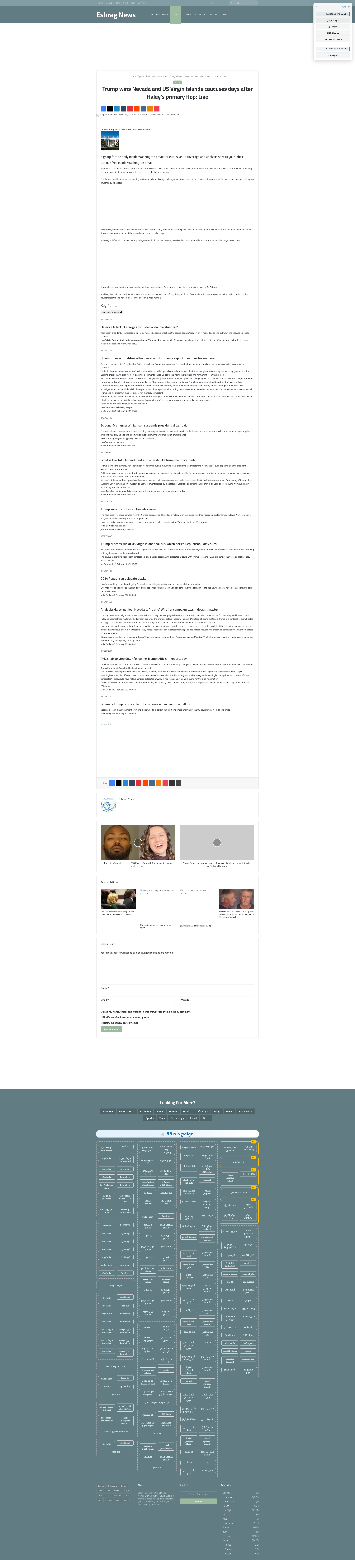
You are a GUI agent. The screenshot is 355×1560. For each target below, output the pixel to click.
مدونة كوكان (230, 1274)
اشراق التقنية (230, 1231)
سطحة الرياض (166, 1328)
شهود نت (230, 1343)
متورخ (248, 1300)
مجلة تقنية (207, 1215)
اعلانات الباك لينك (189, 1167)
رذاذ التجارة (230, 1335)
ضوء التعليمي (248, 1205)
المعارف (248, 1327)
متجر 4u (207, 1342)
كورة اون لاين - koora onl (125, 1199)
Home (100, 3)
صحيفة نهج (248, 1282)
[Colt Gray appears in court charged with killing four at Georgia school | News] (118, 899)
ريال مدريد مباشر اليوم (166, 1446)
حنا (207, 1462)
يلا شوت (166, 1216)
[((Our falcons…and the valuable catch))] (197, 906)
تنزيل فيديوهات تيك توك (125, 1421)
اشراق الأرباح (230, 1370)
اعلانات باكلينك (148, 1202)
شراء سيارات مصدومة (148, 1393)
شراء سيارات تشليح (166, 1382)
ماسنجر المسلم (239, 1192)
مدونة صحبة (248, 1359)
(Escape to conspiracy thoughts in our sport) (156, 926)
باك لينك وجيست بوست (207, 1204)
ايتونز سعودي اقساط (207, 1288)
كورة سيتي (148, 1415)
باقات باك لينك (188, 1156)
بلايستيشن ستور (207, 1428)
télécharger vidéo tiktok (116, 1431)
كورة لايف (125, 1233)
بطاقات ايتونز (189, 1419)
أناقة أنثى (230, 1290)
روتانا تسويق (248, 1308)
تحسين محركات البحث (230, 1178)
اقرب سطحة (148, 1359)
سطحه (147, 1327)
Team (117, 3)
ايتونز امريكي (189, 1276)
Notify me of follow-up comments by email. (127, 1017)
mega (217, 1111)
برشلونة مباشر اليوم (148, 1447)
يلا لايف (157, 1433)
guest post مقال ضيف (147, 1148)
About (109, 3)
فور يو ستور (189, 1332)
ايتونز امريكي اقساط (189, 1370)
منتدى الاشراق (207, 1192)
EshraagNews (126, 799)
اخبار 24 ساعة (188, 1226)
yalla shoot (147, 1217)
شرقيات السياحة (230, 1360)
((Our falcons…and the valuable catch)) (195, 926)
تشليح (166, 1370)
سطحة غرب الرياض (147, 1349)
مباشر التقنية (230, 1351)
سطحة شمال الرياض (166, 1349)
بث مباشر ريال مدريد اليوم (147, 1424)
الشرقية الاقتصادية (230, 1264)
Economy (187, 14)
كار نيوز (230, 1282)
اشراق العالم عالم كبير (188, 1181)
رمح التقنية (248, 1335)
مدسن (230, 1300)
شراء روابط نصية (207, 1156)
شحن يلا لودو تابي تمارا (189, 1357)
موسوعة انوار (248, 1371)
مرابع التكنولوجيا (230, 1245)
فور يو (189, 1381)
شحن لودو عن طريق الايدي (189, 1409)
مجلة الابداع (230, 1308)
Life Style (214, 14)
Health (187, 1111)
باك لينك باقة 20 (147, 1161)
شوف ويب (230, 1255)
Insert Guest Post (159, 14)
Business (108, 1111)
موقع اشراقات (248, 1216)
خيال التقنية (248, 1255)
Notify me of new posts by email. (121, 1022)
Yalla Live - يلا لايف (106, 1186)
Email (105, 999)
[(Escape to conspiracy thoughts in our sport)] (158, 905)
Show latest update (110, 312)
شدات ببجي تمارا (189, 1254)
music (229, 1111)
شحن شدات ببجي (207, 1396)
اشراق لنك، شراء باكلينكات (207, 1169)
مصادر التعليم (189, 1201)
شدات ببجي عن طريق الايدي (189, 1345)
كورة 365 (166, 1414)
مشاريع (148, 1193)
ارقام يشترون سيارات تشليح (166, 1393)
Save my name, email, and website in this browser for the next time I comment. (147, 1011)
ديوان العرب (166, 1193)
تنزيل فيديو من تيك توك (125, 1407)
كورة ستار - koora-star (106, 1148)
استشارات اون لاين (230, 1317)
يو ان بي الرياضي (189, 1216)
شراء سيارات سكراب (148, 1371)
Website (185, 999)
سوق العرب (166, 1160)
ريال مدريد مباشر (166, 1237)
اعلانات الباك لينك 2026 (189, 1192)
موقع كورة (116, 1285)
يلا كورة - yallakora (106, 1197)
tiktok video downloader (107, 1419)
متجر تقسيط (188, 1310)
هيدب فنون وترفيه (207, 1238)
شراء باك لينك (207, 1146)
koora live (106, 1169)
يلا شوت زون (125, 1387)
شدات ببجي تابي (189, 1265)
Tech (133, 3)
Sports (175, 14)
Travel (193, 1118)
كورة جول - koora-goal (125, 1159)
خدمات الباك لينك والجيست (166, 1149)
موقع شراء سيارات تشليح (148, 1382)
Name (105, 988)
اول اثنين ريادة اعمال (248, 1148)
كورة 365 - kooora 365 (125, 1210)
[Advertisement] (177, 46)
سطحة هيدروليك (148, 1338)
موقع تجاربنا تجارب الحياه (148, 1183)
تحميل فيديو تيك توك (106, 1408)
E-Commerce (127, 1111)
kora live (106, 1225)
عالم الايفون (248, 1274)
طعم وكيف (248, 1343)
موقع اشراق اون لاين (230, 1216)
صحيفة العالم (189, 1237)
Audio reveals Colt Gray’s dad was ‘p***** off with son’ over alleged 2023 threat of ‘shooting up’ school (236, 914)
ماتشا (189, 1462)
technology (200, 14)
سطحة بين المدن (166, 1338)
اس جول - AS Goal (106, 1210)
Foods (160, 1111)
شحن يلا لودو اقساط (189, 1287)
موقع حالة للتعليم (207, 1227)
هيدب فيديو (230, 1327)
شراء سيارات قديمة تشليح (157, 1402)
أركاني (248, 1351)
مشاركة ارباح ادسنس (230, 1149)
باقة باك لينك (248, 1174)
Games (173, 1111)
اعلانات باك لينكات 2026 (116, 1366)
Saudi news (245, 1111)
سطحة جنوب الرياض (166, 1360)
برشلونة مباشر (148, 1226)
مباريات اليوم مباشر (166, 1226)
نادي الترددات (248, 1316)
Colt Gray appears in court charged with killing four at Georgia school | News (117, 913)
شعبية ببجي (207, 1419)
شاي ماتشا (207, 1470)
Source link (106, 724)
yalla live (157, 1467)
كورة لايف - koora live (125, 1330)
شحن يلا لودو (207, 1408)
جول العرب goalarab (166, 1424)
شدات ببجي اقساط (207, 1253)
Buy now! (142, 3)
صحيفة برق (230, 1205)
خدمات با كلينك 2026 (166, 1183)
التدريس (207, 1180)
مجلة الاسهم (248, 1263)
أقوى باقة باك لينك (147, 1172)
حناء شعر (188, 1452)
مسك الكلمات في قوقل (248, 1233)
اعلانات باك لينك (166, 1202)
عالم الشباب (239, 1162)
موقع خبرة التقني (248, 1291)
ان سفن (248, 1244)
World (125, 3)
